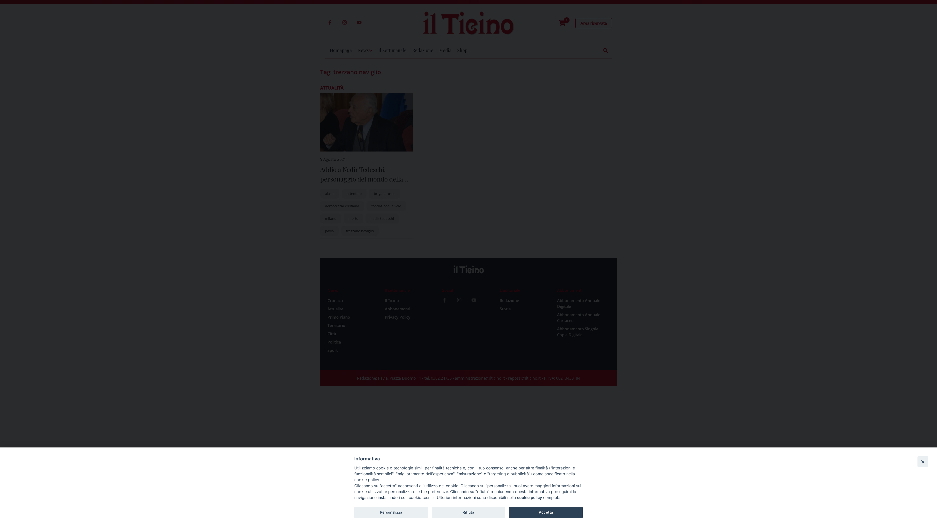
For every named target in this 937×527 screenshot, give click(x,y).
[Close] (922, 461)
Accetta (546, 512)
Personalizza (391, 512)
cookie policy (529, 497)
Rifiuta (468, 512)
